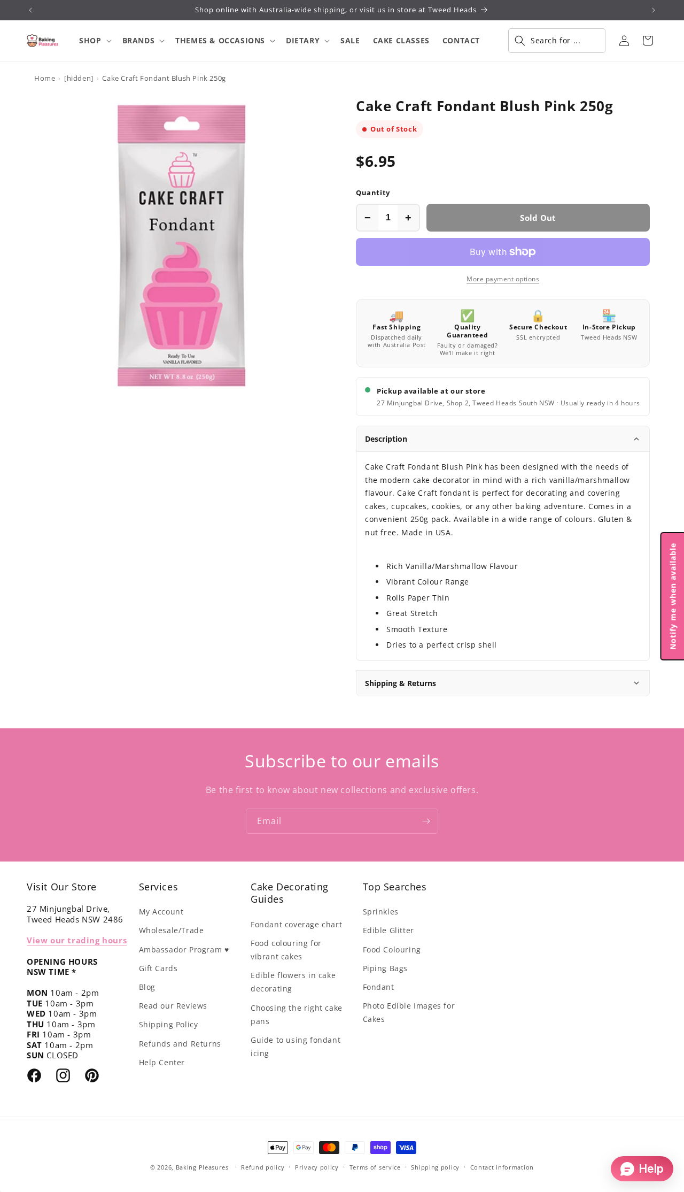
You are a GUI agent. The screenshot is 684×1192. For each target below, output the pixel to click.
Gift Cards (158, 968)
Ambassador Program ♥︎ (184, 949)
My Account (161, 911)
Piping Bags (385, 968)
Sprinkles (381, 911)
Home (44, 78)
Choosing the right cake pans (297, 1014)
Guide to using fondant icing (295, 1046)
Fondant (378, 987)
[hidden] (79, 78)
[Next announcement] (653, 10)
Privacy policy (317, 1167)
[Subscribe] (426, 821)
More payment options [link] (503, 278)
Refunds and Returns (180, 1044)
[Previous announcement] (30, 10)
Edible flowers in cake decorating (293, 982)
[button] (94, 40)
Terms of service (375, 1167)
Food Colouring (392, 949)
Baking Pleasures (202, 1167)
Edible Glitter (388, 930)
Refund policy (262, 1167)
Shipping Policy (168, 1024)
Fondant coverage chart (296, 924)
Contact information (502, 1167)
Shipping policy (435, 1167)
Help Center (162, 1062)
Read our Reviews (173, 1006)
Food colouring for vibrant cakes (286, 950)
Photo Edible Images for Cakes (409, 1012)
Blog (147, 987)
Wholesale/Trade (171, 930)
